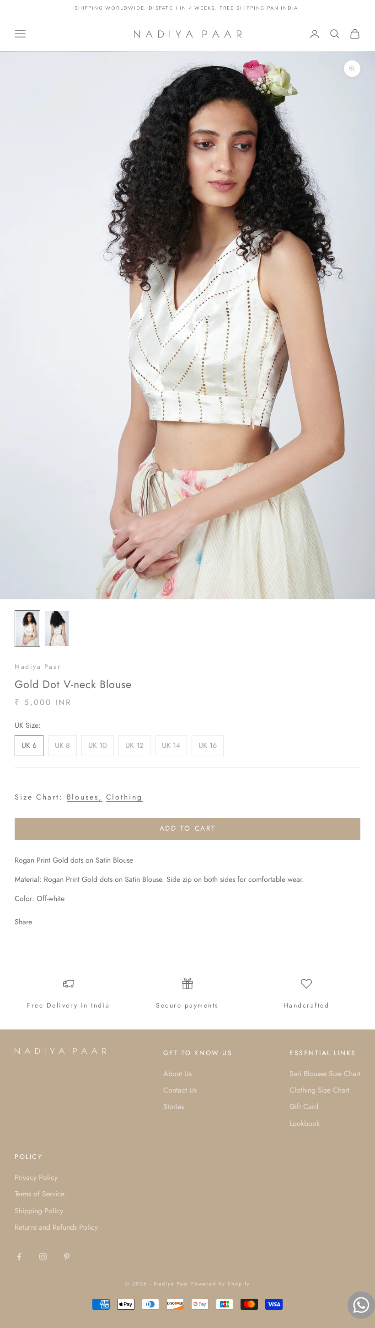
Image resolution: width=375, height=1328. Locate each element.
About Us (177, 1073)
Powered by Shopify (220, 1283)
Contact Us (180, 1090)
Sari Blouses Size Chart (324, 1073)
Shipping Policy (39, 1210)
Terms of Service (39, 1194)
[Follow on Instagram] (43, 1256)
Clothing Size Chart (319, 1090)
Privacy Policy (36, 1177)
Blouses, (84, 797)
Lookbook (304, 1123)
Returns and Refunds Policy (56, 1227)
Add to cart (188, 828)
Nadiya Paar (38, 666)
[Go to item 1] (27, 628)
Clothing (124, 797)
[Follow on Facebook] (19, 1256)
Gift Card (303, 1106)
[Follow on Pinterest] (66, 1256)
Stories (173, 1106)
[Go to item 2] (57, 628)
